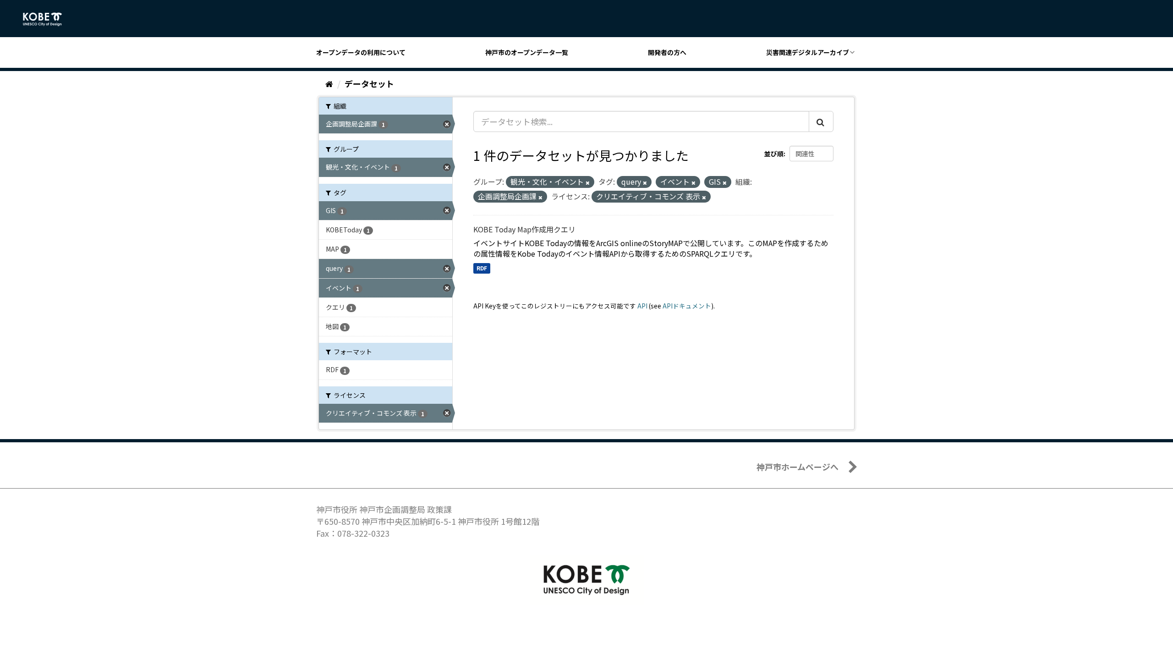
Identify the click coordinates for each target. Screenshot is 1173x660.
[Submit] (821, 121)
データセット (369, 83)
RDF (482, 268)
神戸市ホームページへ (797, 467)
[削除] (588, 182)
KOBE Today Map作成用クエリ (524, 229)
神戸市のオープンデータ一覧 (526, 52)
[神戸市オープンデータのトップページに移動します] (47, 19)
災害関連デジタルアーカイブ (807, 52)
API (642, 305)
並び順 (774, 153)
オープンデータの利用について (361, 52)
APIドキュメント (687, 305)
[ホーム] (329, 83)
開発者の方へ (667, 52)
